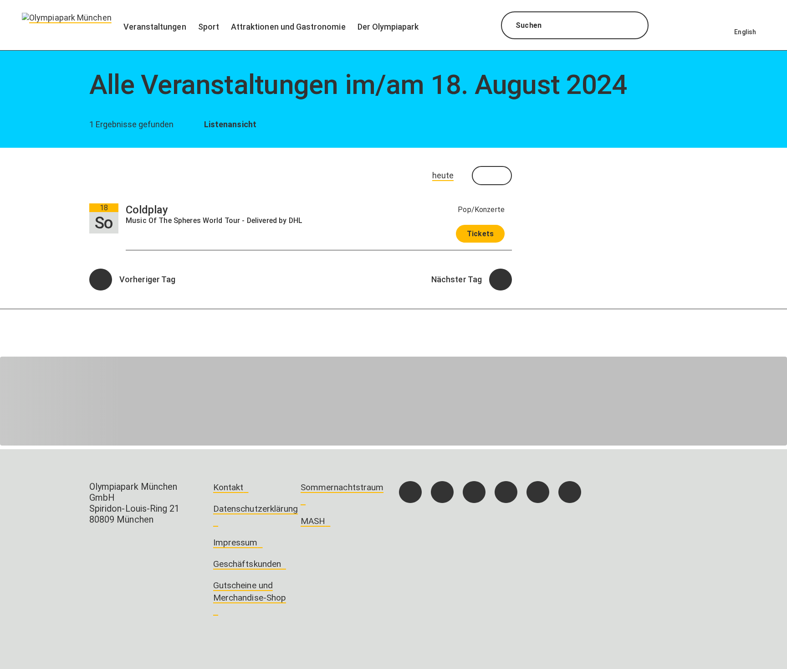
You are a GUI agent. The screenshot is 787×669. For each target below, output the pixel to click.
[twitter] (506, 492)
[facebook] (410, 492)
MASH (313, 521)
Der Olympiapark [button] (388, 26)
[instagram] (442, 492)
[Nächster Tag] (500, 279)
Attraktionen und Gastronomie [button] (288, 26)
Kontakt (228, 487)
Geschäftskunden (247, 564)
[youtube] (569, 492)
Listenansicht (229, 124)
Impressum (235, 542)
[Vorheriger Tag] (100, 279)
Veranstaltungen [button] (154, 26)
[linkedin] (537, 492)
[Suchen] (633, 26)
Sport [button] (208, 26)
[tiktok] (474, 492)
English (745, 32)
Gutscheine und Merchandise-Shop (249, 591)
